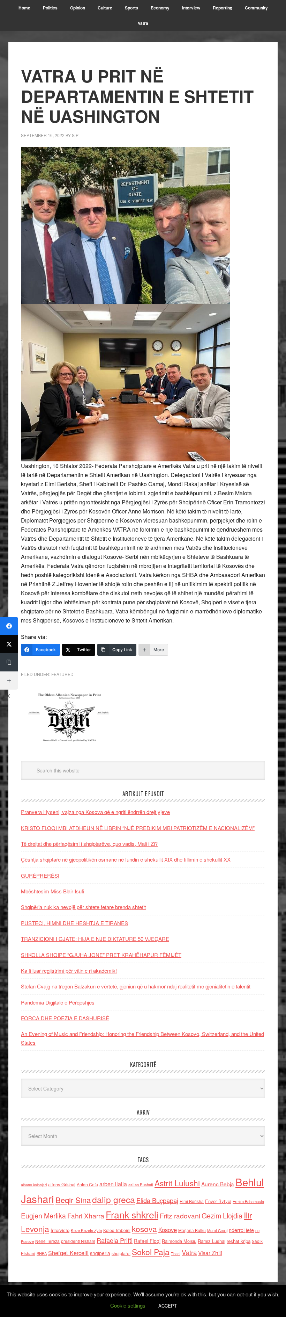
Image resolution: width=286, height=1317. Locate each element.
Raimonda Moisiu (179, 1241)
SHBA (42, 1253)
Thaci (175, 1253)
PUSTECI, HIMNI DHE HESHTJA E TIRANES (74, 923)
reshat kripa (238, 1241)
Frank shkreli (132, 1214)
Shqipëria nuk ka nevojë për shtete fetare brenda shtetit (83, 907)
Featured (62, 674)
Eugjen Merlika (43, 1216)
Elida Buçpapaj (157, 1200)
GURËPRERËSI (40, 875)
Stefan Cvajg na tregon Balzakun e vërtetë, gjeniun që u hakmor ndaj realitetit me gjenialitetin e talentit (135, 986)
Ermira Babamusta (248, 1201)
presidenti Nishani (78, 1241)
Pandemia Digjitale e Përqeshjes (58, 1002)
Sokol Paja (151, 1251)
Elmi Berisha (192, 1201)
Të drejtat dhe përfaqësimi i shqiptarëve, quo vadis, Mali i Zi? (89, 843)
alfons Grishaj (61, 1184)
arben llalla (113, 1184)
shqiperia (100, 1253)
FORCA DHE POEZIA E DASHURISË (65, 1018)
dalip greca (113, 1199)
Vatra (189, 1252)
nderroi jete (241, 1229)
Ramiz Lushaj (211, 1241)
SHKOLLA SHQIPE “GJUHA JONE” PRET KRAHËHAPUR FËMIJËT (101, 954)
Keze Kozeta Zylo (86, 1230)
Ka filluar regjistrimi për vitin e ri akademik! (69, 970)
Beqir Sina (73, 1199)
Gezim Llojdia (222, 1215)
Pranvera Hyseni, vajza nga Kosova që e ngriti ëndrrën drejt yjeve (95, 811)
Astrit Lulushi (177, 1182)
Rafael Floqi (147, 1240)
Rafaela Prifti (115, 1240)
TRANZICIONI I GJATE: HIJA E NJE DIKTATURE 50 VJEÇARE (95, 938)
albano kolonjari (34, 1184)
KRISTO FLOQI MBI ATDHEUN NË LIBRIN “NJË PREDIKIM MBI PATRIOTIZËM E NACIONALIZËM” (138, 828)
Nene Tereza (47, 1241)
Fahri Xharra (85, 1215)
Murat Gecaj (217, 1230)
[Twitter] (9, 644)
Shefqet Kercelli (68, 1252)
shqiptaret (121, 1253)
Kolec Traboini (116, 1230)
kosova (144, 1228)
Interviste (60, 1230)
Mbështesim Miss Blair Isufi (52, 891)
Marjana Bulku (192, 1230)
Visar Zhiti (210, 1253)
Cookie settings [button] (127, 1305)
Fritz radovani (180, 1215)
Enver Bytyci (218, 1201)
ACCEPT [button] (167, 1305)
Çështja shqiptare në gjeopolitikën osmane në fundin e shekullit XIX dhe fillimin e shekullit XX (126, 859)
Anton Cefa (87, 1184)
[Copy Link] (9, 662)
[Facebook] (9, 626)
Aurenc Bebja (217, 1184)
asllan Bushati (140, 1184)
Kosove (167, 1229)
